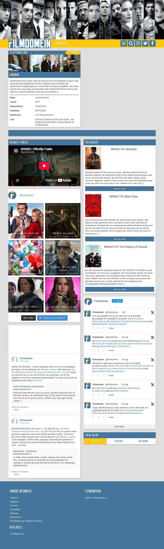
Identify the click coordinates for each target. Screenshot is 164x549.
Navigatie (61, 43)
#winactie (144, 340)
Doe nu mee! (120, 188)
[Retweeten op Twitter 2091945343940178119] (99, 375)
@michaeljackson (109, 343)
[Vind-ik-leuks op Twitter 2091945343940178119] (104, 375)
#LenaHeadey (141, 321)
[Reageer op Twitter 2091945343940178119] (93, 375)
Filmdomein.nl (17, 533)
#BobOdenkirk (113, 321)
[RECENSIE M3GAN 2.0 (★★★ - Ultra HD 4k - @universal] (62, 294)
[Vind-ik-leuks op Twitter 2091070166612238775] (104, 417)
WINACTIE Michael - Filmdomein (28, 386)
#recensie (138, 318)
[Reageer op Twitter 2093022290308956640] (93, 328)
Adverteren (15, 517)
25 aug (125, 337)
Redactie (14, 501)
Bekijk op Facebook (20, 407)
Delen (16, 409)
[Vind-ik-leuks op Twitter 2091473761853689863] (104, 395)
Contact (14, 505)
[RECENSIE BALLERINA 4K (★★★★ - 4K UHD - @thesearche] (62, 220)
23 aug (125, 384)
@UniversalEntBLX (121, 346)
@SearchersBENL (100, 324)
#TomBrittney (98, 390)
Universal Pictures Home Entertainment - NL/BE (46, 372)
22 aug (125, 404)
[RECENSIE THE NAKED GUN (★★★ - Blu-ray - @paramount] (26, 220)
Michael (57, 366)
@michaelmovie (103, 340)
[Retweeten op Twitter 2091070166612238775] (99, 417)
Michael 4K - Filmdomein (25, 451)
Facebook (119, 441)
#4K (136, 365)
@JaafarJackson (127, 343)
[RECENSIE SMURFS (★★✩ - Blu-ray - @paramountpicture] (26, 257)
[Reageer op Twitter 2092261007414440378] (93, 350)
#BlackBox (101, 388)
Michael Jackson (49, 369)
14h (123, 312)
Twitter (95, 441)
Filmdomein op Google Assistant (26, 520)
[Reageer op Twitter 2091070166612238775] (93, 417)
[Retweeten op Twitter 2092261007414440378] (99, 350)
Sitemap (14, 513)
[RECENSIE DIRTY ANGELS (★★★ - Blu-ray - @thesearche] (26, 294)
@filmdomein (112, 312)
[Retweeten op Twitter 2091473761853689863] (99, 395)
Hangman (14, 74)
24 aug (125, 359)
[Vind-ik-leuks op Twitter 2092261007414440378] (104, 350)
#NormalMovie (99, 321)
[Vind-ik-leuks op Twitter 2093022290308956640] (104, 328)
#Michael (96, 343)
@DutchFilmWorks (119, 390)
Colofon (13, 497)
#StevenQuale (133, 388)
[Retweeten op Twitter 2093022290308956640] (99, 328)
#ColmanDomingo (143, 343)
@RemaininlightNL (118, 324)
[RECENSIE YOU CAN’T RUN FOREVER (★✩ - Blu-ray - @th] (62, 257)
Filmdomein (98, 312)
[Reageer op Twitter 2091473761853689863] (93, 395)
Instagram (143, 441)
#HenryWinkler (127, 321)
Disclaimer (15, 509)
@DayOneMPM (105, 346)
